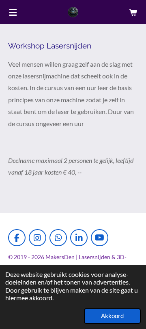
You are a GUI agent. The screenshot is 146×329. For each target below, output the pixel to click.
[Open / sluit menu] (13, 12)
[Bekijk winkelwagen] (133, 12)
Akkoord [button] (112, 315)
